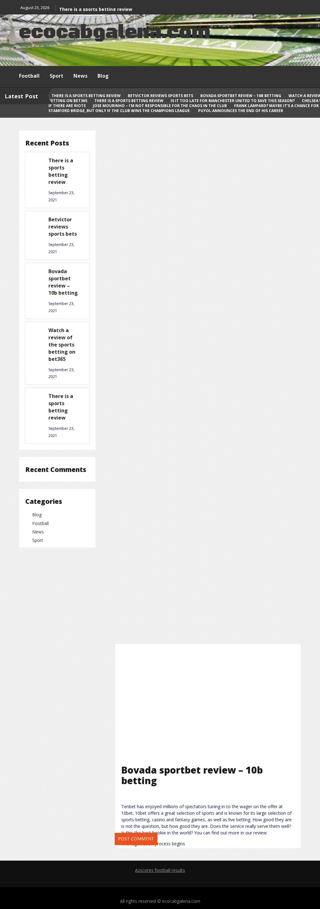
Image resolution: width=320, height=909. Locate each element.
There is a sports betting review (95, 9)
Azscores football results (160, 870)
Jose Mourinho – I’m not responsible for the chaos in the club (160, 105)
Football (29, 75)
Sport (56, 75)
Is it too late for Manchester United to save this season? (233, 100)
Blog (103, 75)
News (80, 75)
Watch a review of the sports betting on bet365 (61, 344)
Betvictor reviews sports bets (161, 95)
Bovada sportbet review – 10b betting (241, 95)
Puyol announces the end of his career (240, 110)
